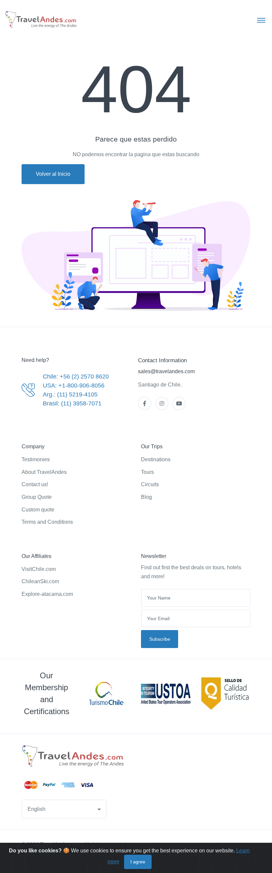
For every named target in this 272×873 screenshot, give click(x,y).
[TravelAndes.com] (41, 19)
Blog (146, 497)
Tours (147, 472)
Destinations (155, 459)
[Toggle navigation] (261, 20)
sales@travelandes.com (166, 371)
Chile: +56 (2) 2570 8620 (76, 376)
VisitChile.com (39, 569)
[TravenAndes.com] (74, 756)
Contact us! (35, 484)
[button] (64, 809)
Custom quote (38, 509)
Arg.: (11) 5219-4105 (70, 394)
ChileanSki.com (40, 581)
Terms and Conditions (47, 522)
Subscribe (159, 639)
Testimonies (36, 459)
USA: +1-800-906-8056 (73, 385)
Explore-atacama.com (47, 594)
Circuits (150, 484)
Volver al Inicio (53, 174)
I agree (137, 861)
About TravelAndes (44, 472)
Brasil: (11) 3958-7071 (72, 403)
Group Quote (37, 497)
